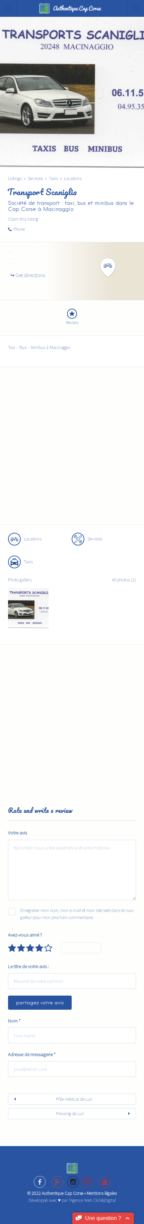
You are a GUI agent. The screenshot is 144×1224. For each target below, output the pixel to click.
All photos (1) (124, 580)
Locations (73, 178)
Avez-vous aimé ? (25, 934)
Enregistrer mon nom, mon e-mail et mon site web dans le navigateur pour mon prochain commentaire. (77, 913)
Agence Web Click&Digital (93, 1200)
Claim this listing (23, 219)
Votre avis (17, 832)
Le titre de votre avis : (28, 966)
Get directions (30, 275)
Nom (14, 1020)
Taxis (53, 178)
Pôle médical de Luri (74, 1099)
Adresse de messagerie (32, 1054)
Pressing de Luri (70, 1113)
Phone (19, 229)
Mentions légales (102, 1193)
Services (35, 178)
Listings (15, 178)
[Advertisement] (72, 449)
